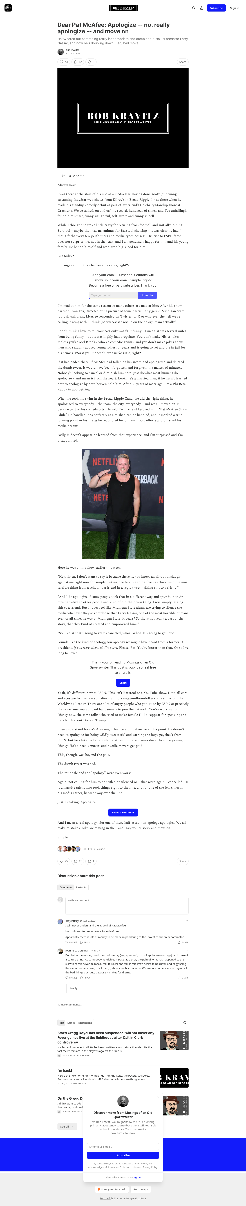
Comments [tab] (66, 887)
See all (64, 1126)
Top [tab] (62, 1022)
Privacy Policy (150, 1167)
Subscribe (216, 8)
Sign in (235, 8)
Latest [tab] (71, 1022)
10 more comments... (69, 1004)
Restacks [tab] (81, 887)
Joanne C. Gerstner (76, 950)
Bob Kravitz (72, 50)
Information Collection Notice (122, 1167)
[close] (157, 1097)
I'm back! (64, 1070)
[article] (123, 1046)
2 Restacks (99, 848)
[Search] (193, 8)
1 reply (73, 988)
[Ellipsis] (187, 920)
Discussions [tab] (85, 1022)
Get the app (140, 1189)
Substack (105, 1198)
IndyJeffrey (72, 920)
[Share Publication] (201, 8)
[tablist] (73, 887)
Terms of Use (140, 1163)
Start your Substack (113, 1189)
